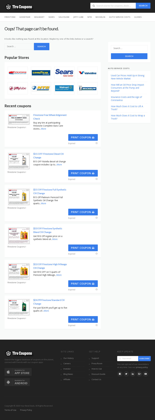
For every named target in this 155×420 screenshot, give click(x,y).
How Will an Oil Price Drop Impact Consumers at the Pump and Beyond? (127, 87)
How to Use (97, 369)
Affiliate (66, 379)
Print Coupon (81, 137)
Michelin (100, 17)
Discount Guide (98, 374)
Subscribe (144, 358)
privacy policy (142, 367)
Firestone (10, 17)
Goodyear (24, 17)
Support (95, 358)
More (43, 128)
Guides (138, 17)
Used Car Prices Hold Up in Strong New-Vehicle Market (127, 77)
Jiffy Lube (78, 17)
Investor (67, 369)
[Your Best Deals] (19, 6)
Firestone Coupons (16, 127)
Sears (51, 17)
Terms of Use (10, 410)
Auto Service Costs (119, 17)
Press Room (97, 363)
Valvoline (64, 17)
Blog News (68, 374)
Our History (68, 358)
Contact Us (96, 379)
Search (143, 5)
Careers (67, 363)
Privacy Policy (26, 410)
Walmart (39, 17)
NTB (89, 17)
